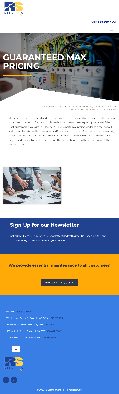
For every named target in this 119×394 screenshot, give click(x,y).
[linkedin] (14, 380)
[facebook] (6, 380)
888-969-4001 (107, 21)
